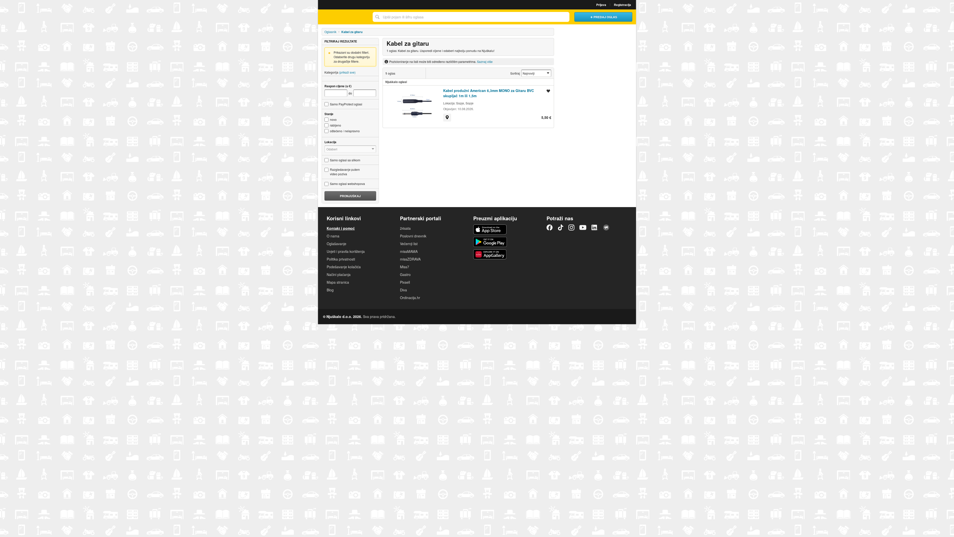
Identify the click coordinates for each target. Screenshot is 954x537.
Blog (330, 289)
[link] (447, 118)
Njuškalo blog (606, 227)
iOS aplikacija (490, 229)
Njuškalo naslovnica (344, 17)
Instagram (571, 227)
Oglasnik (330, 32)
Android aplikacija (490, 242)
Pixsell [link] (405, 282)
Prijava (601, 4)
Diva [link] (403, 289)
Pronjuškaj (350, 196)
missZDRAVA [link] (410, 259)
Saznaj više (485, 61)
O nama (333, 235)
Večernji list (409, 243)
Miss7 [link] (404, 266)
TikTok (560, 227)
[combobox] (471, 17)
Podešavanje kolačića (344, 266)
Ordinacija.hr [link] (410, 297)
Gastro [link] (405, 274)
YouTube (582, 227)
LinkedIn (594, 227)
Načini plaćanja (339, 274)
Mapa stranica (338, 282)
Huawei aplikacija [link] (490, 254)
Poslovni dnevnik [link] (413, 235)
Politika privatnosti (341, 259)
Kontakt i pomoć (341, 228)
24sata (405, 228)
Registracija (622, 4)
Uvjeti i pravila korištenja (346, 251)
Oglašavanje (336, 243)
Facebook (550, 227)
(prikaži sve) (347, 72)
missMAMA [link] (409, 251)
